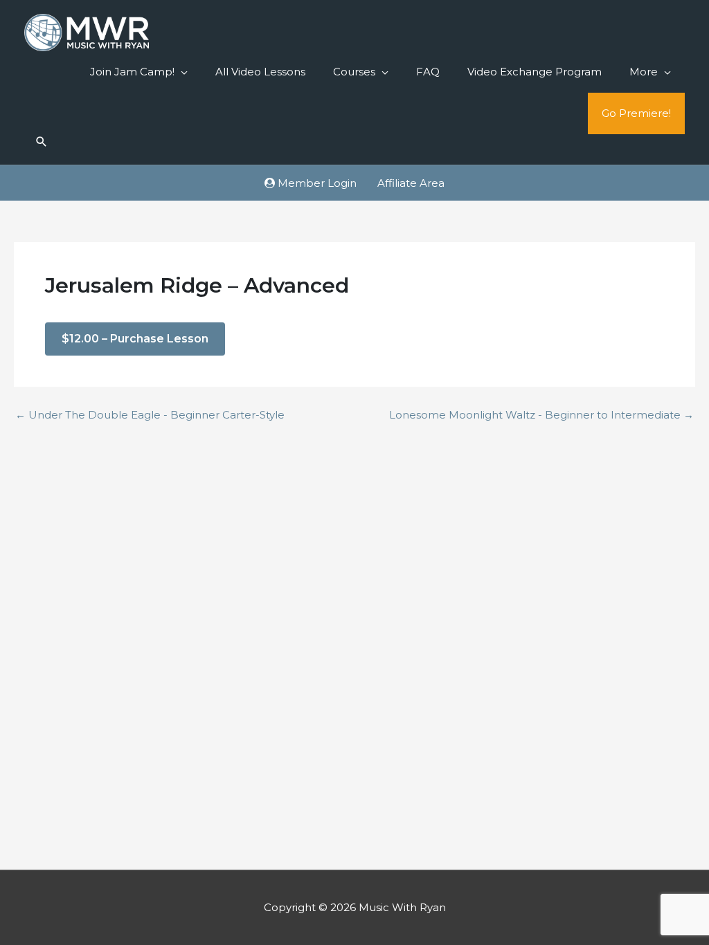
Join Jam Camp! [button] (132, 71)
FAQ (428, 71)
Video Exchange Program (534, 71)
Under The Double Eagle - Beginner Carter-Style (150, 415)
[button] (41, 142)
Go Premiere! (636, 113)
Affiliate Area (411, 183)
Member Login (316, 183)
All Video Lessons (260, 71)
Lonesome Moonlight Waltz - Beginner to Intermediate (541, 415)
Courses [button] (354, 71)
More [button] (643, 71)
